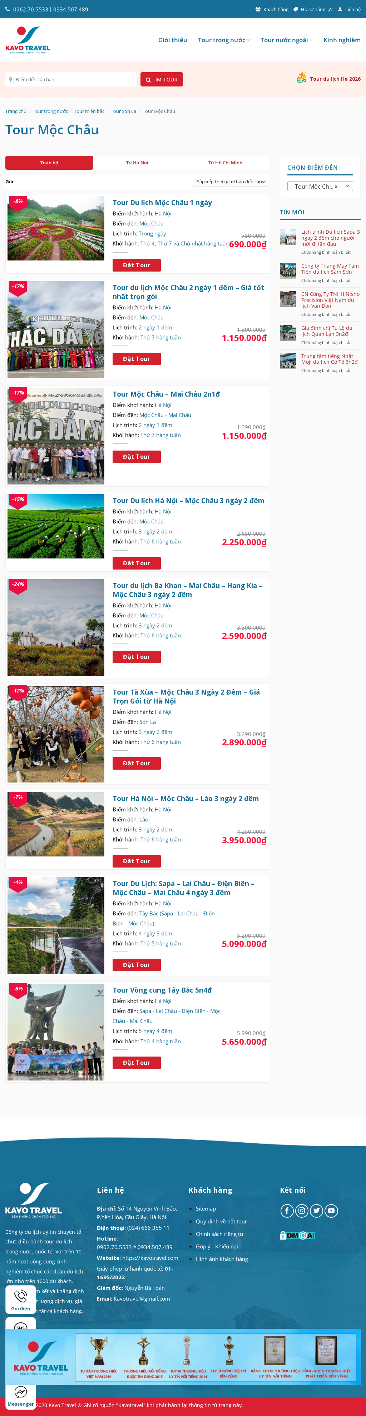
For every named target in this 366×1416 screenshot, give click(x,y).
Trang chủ (15, 111)
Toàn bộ (49, 162)
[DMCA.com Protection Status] (298, 1235)
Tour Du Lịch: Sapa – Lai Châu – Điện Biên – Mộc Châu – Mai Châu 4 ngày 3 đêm (183, 888)
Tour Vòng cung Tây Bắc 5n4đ (162, 990)
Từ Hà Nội (137, 162)
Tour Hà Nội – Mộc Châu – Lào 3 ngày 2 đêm (186, 798)
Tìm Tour (164, 79)
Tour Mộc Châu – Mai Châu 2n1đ (166, 394)
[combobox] (320, 186)
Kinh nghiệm (342, 40)
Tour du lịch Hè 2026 (335, 78)
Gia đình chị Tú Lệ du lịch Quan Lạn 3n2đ (326, 331)
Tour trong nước (221, 40)
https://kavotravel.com (150, 1257)
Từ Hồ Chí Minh (225, 162)
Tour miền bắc (89, 111)
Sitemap (206, 1208)
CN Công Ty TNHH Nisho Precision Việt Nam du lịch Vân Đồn (330, 300)
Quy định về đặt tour (221, 1221)
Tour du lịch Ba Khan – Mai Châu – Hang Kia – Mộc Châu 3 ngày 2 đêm (187, 590)
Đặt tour (136, 265)
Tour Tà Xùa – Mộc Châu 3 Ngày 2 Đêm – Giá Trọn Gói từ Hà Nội (186, 696)
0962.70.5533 (30, 9)
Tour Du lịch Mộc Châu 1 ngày (162, 202)
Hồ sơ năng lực (317, 9)
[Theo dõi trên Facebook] (287, 1211)
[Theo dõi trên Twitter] (316, 1211)
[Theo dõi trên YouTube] (331, 1211)
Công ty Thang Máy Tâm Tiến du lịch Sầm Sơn (330, 269)
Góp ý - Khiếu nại (217, 1246)
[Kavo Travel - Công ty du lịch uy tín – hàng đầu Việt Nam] (27, 40)
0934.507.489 (70, 9)
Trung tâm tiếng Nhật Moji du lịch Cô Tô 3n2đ (329, 359)
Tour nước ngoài (284, 40)
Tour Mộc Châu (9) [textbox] (320, 186)
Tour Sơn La (123, 111)
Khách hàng (275, 9)
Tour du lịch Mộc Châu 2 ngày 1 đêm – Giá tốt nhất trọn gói (188, 292)
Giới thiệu (172, 40)
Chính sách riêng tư (219, 1233)
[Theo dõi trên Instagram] (302, 1211)
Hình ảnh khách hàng (222, 1258)
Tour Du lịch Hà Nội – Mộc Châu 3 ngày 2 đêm (188, 500)
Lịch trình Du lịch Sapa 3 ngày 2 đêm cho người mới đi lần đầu (330, 238)
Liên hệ (353, 9)
